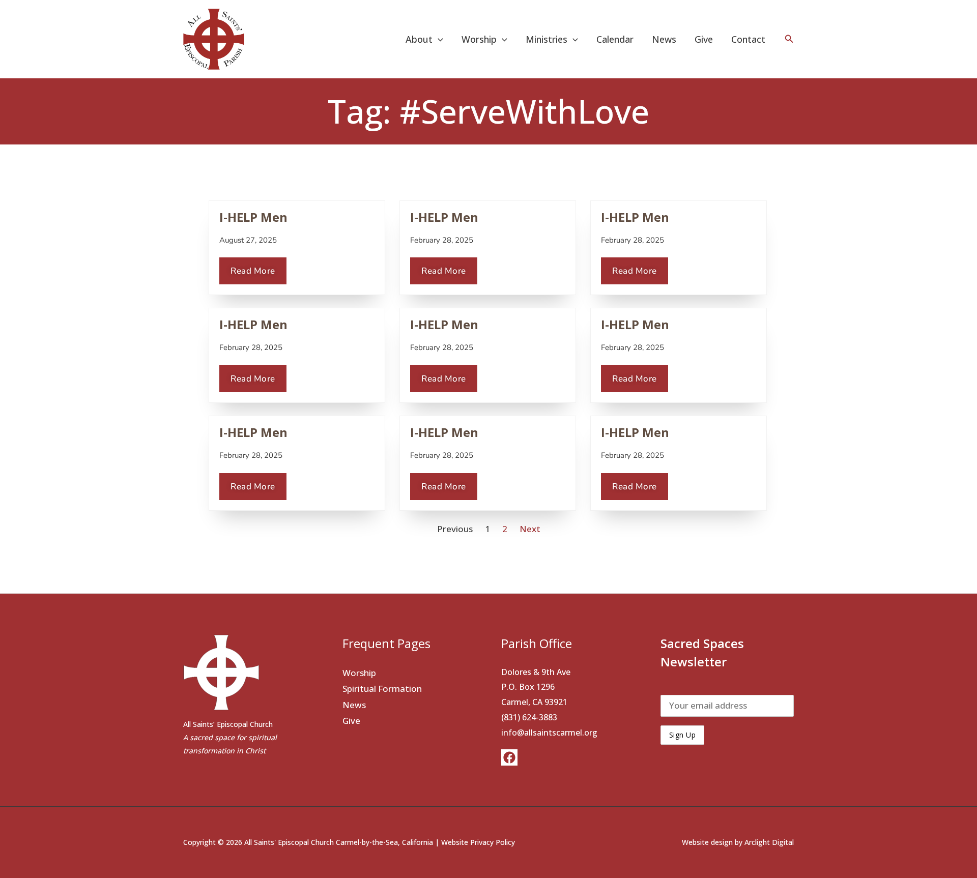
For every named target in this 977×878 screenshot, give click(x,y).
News (664, 39)
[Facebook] (509, 757)
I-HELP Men (253, 217)
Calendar (615, 39)
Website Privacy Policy (478, 842)
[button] (438, 39)
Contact (748, 39)
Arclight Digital (769, 842)
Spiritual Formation (382, 688)
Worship (359, 673)
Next (530, 529)
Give (704, 39)
